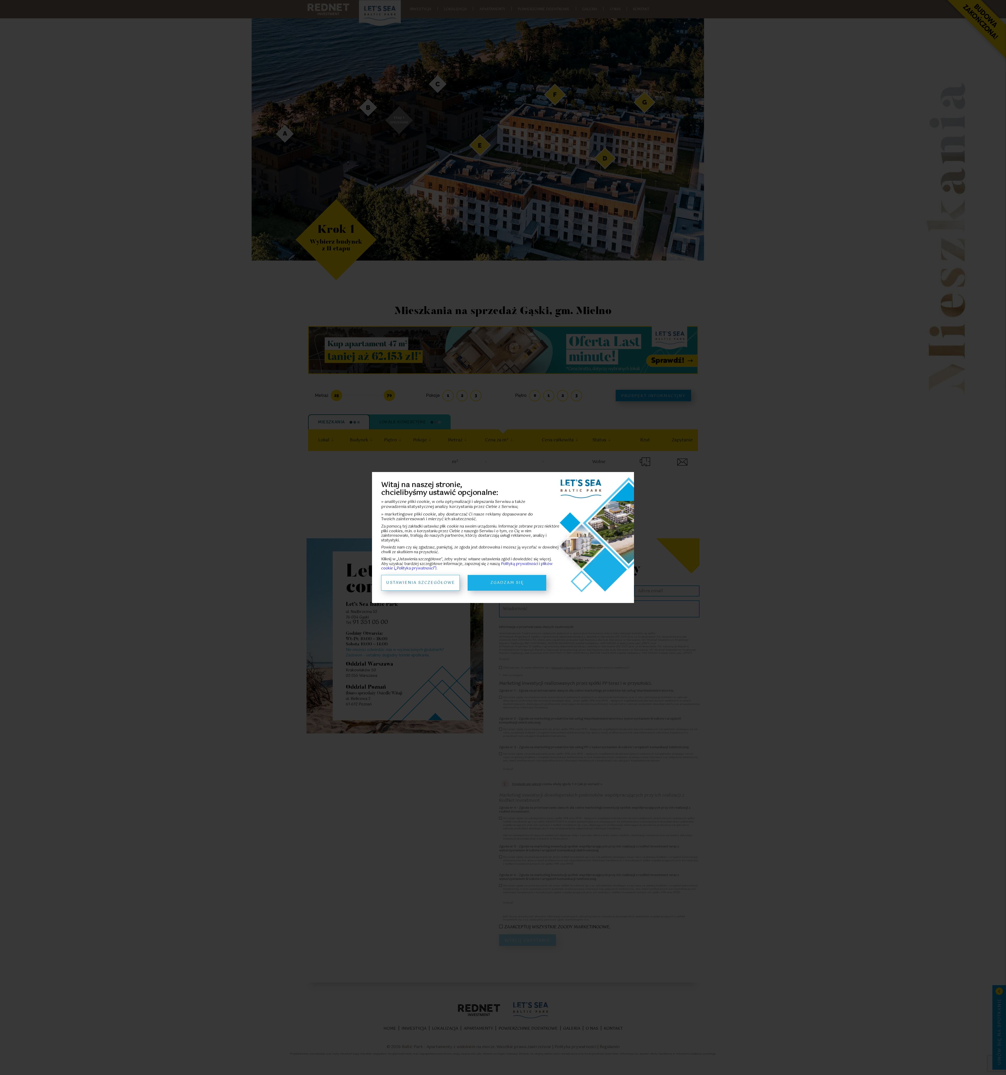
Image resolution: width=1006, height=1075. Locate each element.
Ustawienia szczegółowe (420, 582)
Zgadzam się (507, 582)
